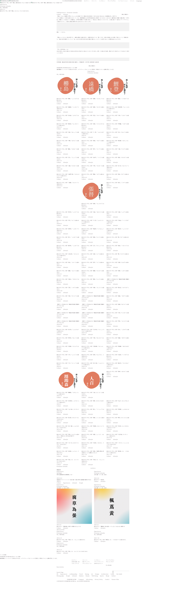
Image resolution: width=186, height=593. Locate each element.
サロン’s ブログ (110, 561)
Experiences (66, 483)
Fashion (81, 576)
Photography (60, 576)
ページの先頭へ (3, 554)
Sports (102, 576)
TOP (58, 12)
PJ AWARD (109, 565)
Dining (87, 574)
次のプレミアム (86, 561)
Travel (81, 574)
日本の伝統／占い (76, 561)
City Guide (119, 574)
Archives (93, 468)
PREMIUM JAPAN (71, 579)
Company (81, 579)
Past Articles (60, 567)
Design (97, 574)
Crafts (112, 574)
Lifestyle (65, 14)
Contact (107, 579)
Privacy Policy (99, 579)
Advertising (89, 579)
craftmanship (73, 574)
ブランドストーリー (87, 563)
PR (57, 574)
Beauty (88, 576)
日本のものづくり (98, 563)
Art (92, 574)
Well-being (95, 576)
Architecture (104, 574)
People (81, 483)
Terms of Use (115, 579)
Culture (59, 14)
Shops (107, 576)
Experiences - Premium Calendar (68, 12)
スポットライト (75, 563)
